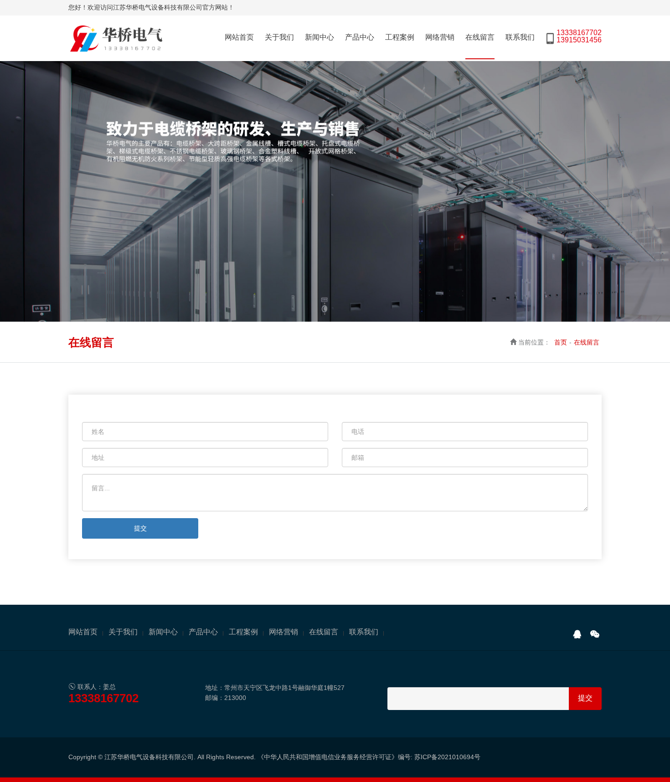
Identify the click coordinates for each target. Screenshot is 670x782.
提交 (140, 528)
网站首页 (239, 37)
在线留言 (480, 37)
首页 (560, 342)
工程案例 (399, 37)
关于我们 (279, 37)
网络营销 (439, 37)
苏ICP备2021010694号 (447, 757)
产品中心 (359, 37)
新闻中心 (319, 37)
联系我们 (520, 37)
